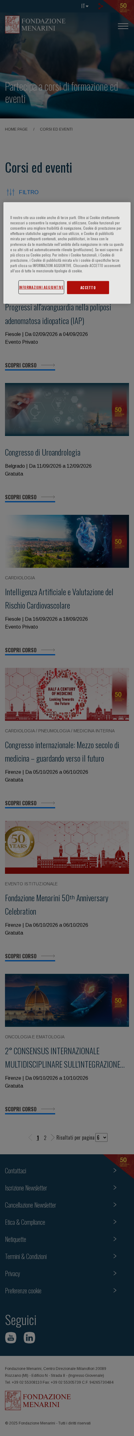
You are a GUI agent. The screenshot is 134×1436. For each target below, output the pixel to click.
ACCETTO (88, 287)
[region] (67, 253)
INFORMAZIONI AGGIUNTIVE (41, 287)
